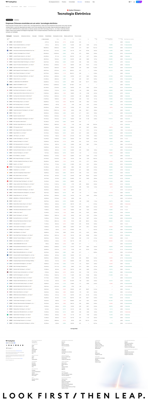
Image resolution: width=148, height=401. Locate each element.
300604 (10, 118)
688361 (10, 152)
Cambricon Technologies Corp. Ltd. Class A (21, 53)
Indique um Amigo (98, 344)
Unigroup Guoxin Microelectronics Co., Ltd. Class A (23, 311)
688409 (10, 257)
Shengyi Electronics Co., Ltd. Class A (20, 195)
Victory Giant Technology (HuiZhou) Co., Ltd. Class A (23, 76)
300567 (10, 277)
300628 (10, 314)
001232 (10, 198)
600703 (10, 240)
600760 (10, 144)
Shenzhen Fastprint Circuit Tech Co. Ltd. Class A (22, 289)
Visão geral (64, 349)
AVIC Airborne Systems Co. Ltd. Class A (20, 306)
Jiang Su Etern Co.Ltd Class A (19, 297)
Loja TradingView (65, 372)
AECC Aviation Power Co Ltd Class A (20, 175)
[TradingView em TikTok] (20, 345)
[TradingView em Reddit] (23, 345)
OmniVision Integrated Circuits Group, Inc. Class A (22, 161)
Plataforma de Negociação (130, 347)
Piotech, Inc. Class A (17, 112)
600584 (10, 135)
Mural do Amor (98, 343)
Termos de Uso (64, 379)
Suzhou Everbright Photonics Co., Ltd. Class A (22, 320)
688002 (10, 215)
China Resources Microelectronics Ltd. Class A (22, 209)
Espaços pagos (98, 361)
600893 (10, 175)
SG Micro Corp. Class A (17, 212)
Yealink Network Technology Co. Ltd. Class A (21, 314)
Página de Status (65, 387)
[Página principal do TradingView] (11, 2)
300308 (10, 47)
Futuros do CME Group (66, 356)
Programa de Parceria (129, 353)
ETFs (33, 346)
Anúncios (126, 350)
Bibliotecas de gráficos (129, 343)
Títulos (33, 348)
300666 (10, 246)
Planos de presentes (65, 345)
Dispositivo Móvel (35, 379)
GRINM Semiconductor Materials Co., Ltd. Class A (22, 294)
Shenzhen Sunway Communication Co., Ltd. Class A (23, 272)
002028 (10, 132)
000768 (10, 283)
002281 (10, 138)
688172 (10, 252)
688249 (10, 206)
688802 (10, 70)
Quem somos (64, 362)
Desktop (33, 380)
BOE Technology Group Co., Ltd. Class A (21, 101)
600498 (10, 303)
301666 (10, 115)
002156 (10, 178)
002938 (10, 107)
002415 (10, 61)
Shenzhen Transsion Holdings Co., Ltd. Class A (22, 237)
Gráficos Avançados (128, 345)
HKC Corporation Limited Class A (19, 121)
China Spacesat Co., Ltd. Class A (19, 223)
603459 (10, 243)
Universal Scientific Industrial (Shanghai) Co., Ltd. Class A (24, 255)
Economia (33, 362)
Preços (63, 343)
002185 (10, 300)
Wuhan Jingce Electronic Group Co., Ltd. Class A (22, 277)
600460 (10, 280)
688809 (10, 286)
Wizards (96, 359)
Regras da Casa (98, 347)
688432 (10, 294)
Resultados (34, 364)
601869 (10, 93)
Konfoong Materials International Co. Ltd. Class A (22, 246)
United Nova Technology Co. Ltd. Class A (21, 229)
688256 (10, 53)
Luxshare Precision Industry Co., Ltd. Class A (21, 56)
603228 (10, 186)
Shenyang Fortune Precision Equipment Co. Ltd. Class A (23, 257)
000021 (10, 269)
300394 (10, 64)
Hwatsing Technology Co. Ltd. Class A (20, 141)
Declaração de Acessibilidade (67, 384)
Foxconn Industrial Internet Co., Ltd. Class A (21, 44)
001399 (10, 121)
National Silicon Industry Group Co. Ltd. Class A (22, 203)
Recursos (63, 341)
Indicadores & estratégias (100, 358)
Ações (33, 345)
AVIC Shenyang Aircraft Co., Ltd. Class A (21, 144)
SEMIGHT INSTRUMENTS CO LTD (19, 84)
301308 (10, 124)
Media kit (63, 369)
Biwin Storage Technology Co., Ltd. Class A (21, 158)
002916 (10, 78)
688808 (10, 84)
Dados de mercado (65, 344)
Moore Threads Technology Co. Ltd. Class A (21, 73)
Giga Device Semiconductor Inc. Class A (21, 67)
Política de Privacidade (66, 381)
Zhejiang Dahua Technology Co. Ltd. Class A (21, 309)
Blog (62, 365)
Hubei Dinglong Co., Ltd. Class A (19, 232)
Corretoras (87, 1)
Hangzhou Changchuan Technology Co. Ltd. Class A (23, 118)
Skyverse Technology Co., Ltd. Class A (20, 152)
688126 (10, 203)
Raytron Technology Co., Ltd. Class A (20, 215)
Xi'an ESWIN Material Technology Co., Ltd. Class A (22, 147)
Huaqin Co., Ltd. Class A (18, 164)
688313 (10, 235)
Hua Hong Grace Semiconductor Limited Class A (22, 95)
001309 (10, 189)
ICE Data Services (19, 350)
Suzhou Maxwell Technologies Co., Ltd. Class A (22, 263)
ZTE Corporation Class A (18, 127)
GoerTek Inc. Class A (17, 201)
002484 (10, 317)
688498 (10, 110)
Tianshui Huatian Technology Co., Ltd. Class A (22, 300)
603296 (10, 164)
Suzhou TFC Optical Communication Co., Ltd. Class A (23, 64)
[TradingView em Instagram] (13, 345)
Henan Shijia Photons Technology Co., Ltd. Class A (22, 235)
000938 (10, 169)
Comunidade (72, 1)
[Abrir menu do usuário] (134, 2)
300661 (10, 212)
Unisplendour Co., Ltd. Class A (19, 169)
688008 (10, 87)
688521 (10, 192)
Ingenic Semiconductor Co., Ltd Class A (20, 249)
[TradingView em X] (6, 345)
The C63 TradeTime (65, 375)
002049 (10, 311)
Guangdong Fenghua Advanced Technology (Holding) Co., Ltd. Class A (24, 260)
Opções (33, 372)
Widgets (126, 341)
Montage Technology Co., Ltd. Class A (20, 87)
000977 (10, 155)
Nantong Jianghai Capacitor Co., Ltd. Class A (22, 317)
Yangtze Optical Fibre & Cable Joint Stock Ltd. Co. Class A (24, 93)
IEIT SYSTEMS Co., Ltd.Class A (19, 155)
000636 (10, 260)
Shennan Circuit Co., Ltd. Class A (19, 78)
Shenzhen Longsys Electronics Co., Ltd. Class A (22, 124)
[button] (67, 2)
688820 (10, 81)
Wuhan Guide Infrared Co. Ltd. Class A (20, 291)
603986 (10, 67)
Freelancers (97, 360)
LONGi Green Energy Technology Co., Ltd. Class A (22, 181)
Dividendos (34, 365)
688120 (10, 141)
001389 (10, 266)
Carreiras (63, 368)
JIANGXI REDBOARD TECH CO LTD (20, 243)
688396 (10, 209)
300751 (10, 263)
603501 (10, 161)
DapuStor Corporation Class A (19, 115)
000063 (10, 127)
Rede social (97, 341)
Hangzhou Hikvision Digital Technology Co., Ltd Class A (23, 61)
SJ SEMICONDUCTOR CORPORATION (20, 81)
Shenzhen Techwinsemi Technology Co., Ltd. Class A (23, 189)
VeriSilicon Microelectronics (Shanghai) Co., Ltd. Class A (23, 192)
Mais (94, 1)
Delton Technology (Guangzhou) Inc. (20, 266)
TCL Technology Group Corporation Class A (21, 166)
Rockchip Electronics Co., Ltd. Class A (20, 218)
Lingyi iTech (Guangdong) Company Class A (21, 172)
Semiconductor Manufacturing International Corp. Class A (24, 50)
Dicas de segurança (65, 385)
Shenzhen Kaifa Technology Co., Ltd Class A (21, 269)
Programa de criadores (99, 345)
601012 (10, 181)
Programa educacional (129, 354)
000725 (10, 101)
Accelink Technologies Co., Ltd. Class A (20, 138)
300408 (10, 98)
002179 (10, 226)
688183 (10, 195)
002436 (10, 289)
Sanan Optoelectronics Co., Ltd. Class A (21, 240)
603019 (10, 149)
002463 (10, 90)
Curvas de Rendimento (36, 371)
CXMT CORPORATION (17, 41)
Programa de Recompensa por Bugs (68, 386)
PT (131, 1)
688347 (10, 95)
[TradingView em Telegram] (18, 345)
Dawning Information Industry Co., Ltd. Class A (22, 149)
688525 (10, 158)
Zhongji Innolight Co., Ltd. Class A (19, 47)
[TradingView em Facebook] (9, 345)
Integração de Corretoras (129, 351)
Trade (96, 351)
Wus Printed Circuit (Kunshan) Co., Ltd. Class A (22, 90)
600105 (10, 297)
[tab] (9, 20)
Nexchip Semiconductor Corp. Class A (20, 206)
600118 (10, 223)
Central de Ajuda (65, 366)
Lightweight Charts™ (128, 344)
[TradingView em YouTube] (11, 345)
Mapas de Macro (35, 374)
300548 (10, 274)
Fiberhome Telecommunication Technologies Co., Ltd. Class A (24, 303)
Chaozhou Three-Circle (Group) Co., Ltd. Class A (22, 98)
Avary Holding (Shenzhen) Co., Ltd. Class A (21, 107)
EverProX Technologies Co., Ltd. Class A (21, 274)
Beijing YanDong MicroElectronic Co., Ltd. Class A (22, 252)
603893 (10, 218)
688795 (10, 73)
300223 (10, 249)
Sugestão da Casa (98, 354)
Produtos (64, 1)
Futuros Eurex (64, 358)
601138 (10, 44)
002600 (10, 172)
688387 (10, 323)
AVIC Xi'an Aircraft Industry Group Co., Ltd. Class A (23, 283)
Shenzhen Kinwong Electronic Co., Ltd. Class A (22, 186)
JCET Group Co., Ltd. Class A (18, 135)
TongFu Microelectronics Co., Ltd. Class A (21, 178)
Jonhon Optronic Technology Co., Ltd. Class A (22, 226)
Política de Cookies (65, 382)
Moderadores (97, 348)
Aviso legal (64, 380)
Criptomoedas (34, 349)
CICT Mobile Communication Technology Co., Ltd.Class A (24, 323)
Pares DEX (34, 351)
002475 (10, 56)
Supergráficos (34, 341)
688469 (10, 229)
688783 (10, 147)
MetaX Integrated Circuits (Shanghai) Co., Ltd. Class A (23, 70)
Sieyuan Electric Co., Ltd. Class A (19, 132)
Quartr (21, 358)
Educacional (97, 353)
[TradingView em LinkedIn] (16, 345)
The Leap (63, 353)
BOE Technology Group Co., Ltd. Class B (21, 104)
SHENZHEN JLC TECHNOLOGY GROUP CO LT (22, 198)
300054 (10, 232)
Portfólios (33, 370)
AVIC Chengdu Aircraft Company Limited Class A (22, 130)
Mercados (80, 1)
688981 (10, 50)
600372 (10, 306)
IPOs (33, 366)
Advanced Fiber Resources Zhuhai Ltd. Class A (22, 220)
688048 (10, 320)
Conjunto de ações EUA (66, 359)
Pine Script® (34, 375)
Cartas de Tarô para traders (67, 374)
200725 (10, 104)
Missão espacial (65, 364)
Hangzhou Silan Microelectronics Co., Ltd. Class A (22, 280)
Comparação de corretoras (67, 351)
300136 (10, 272)
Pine (32, 353)
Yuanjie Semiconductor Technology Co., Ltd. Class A (23, 110)
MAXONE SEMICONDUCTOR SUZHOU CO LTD (22, 286)
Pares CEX (34, 350)
